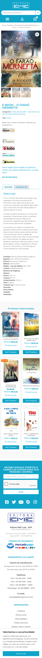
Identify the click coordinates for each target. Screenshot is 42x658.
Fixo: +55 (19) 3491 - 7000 (21, 578)
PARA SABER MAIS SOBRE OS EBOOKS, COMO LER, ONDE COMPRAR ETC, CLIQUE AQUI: (20, 170)
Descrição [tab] (8, 187)
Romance (35, 112)
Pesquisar (38, 12)
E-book (13, 112)
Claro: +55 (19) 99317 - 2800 (21, 585)
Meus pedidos (21, 619)
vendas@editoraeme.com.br (21, 597)
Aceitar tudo (21, 654)
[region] (21, 643)
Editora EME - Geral (24, 112)
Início (4, 25)
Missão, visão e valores (21, 627)
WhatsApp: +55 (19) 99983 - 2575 (21, 588)
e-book (8, 118)
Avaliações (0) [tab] (21, 187)
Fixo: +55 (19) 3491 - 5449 (21, 582)
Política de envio (21, 623)
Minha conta (21, 615)
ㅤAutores (10, 25)
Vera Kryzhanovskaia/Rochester (25, 25)
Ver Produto (10, 352)
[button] (7, 19)
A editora (21, 611)
